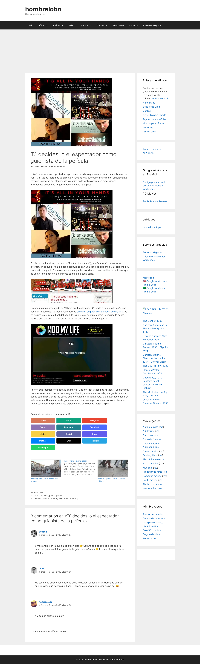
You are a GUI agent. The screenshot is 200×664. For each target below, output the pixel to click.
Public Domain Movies (155, 201)
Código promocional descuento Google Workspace (154, 185)
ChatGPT (69, 420)
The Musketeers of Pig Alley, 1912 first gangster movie (155, 395)
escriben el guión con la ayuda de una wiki (100, 311)
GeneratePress (117, 659)
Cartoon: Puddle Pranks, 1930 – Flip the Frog (155, 347)
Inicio (30, 25)
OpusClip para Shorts (154, 115)
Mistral (43, 434)
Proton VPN (149, 131)
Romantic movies (152, 476)
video (42, 492)
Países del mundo (152, 514)
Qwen (94, 434)
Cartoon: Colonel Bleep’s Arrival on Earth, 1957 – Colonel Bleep (156, 358)
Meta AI (42, 441)
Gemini (43, 427)
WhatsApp (43, 447)
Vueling (147, 111)
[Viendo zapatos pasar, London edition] (113, 468)
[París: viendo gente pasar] (81, 468)
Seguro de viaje (151, 106)
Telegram (94, 441)
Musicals (147, 467)
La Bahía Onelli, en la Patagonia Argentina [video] (56, 498)
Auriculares (149, 102)
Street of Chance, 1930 (155, 403)
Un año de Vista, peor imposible (48, 495)
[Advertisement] (100, 50)
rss (161, 427)
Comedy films (150, 439)
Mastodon (148, 277)
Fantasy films (150, 455)
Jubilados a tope (152, 227)
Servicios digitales (153, 252)
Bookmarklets (150, 538)
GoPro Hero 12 (160, 98)
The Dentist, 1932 (152, 321)
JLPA (42, 568)
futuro (36, 492)
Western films (150, 488)
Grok (69, 441)
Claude (43, 420)
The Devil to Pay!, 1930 (155, 365)
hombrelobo (43, 9)
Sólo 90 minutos (152, 530)
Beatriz (43, 531)
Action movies (150, 427)
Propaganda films (152, 471)
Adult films (149, 431)
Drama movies (151, 451)
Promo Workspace (152, 25)
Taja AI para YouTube (154, 119)
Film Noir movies (152, 459)
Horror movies (150, 463)
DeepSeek (94, 427)
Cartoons (148, 435)
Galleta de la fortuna (154, 518)
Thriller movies (151, 484)
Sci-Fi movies (150, 480)
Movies (147, 313)
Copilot (69, 434)
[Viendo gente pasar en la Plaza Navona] (46, 468)
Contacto (133, 25)
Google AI (94, 420)
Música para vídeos (153, 123)
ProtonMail (149, 127)
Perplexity (68, 427)
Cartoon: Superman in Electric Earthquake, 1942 (155, 328)
